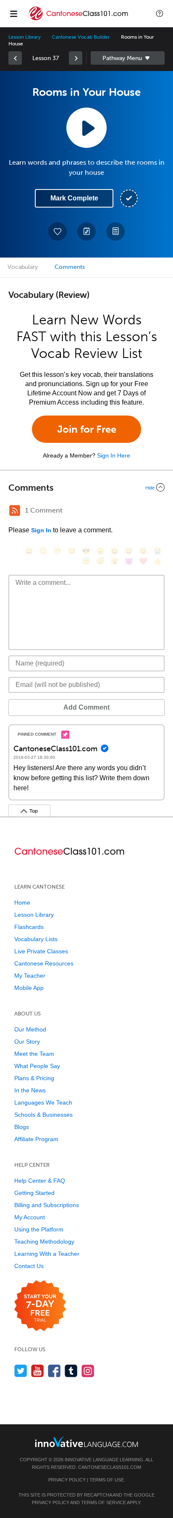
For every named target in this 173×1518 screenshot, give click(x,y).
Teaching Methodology (44, 1241)
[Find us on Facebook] (54, 1370)
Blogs (21, 1126)
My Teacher (29, 975)
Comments (70, 267)
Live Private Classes (41, 951)
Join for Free (86, 429)
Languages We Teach (43, 1102)
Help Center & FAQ (39, 1180)
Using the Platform (38, 1229)
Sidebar (128, 58)
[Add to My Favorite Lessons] (57, 231)
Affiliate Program (36, 1139)
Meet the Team (34, 1053)
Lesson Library (24, 37)
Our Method (30, 1029)
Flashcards (29, 926)
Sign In (41, 530)
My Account (29, 1217)
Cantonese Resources (43, 963)
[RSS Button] (14, 510)
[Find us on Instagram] (87, 1370)
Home (22, 902)
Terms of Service (103, 1502)
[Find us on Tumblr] (71, 1370)
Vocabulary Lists (36, 939)
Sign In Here (113, 455)
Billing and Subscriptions (46, 1205)
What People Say (37, 1066)
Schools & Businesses (43, 1114)
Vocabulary (23, 267)
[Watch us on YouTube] (37, 1370)
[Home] (79, 19)
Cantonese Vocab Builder (81, 37)
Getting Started (34, 1192)
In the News (30, 1090)
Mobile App (29, 987)
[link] (15, 58)
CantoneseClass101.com (109, 1467)
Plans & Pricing (34, 1078)
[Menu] (13, 13)
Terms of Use (106, 1479)
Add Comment (86, 707)
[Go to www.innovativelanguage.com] (86, 1441)
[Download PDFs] (115, 231)
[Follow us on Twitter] (20, 1370)
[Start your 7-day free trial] (40, 1306)
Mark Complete (74, 198)
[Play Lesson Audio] (86, 128)
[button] (159, 13)
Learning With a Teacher (46, 1253)
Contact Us (29, 1266)
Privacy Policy (67, 1479)
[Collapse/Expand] (86, 487)
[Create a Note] (86, 231)
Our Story (27, 1041)
